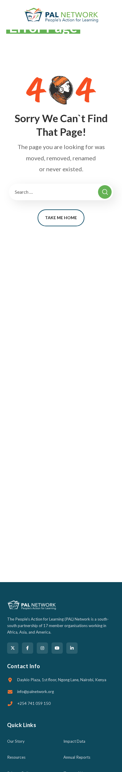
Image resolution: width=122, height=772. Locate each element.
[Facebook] (27, 648)
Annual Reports (76, 757)
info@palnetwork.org (35, 691)
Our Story (16, 741)
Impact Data (74, 741)
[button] (113, 15)
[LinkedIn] (72, 648)
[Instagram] (42, 648)
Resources (16, 757)
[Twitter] (12, 648)
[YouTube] (57, 648)
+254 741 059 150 (34, 703)
